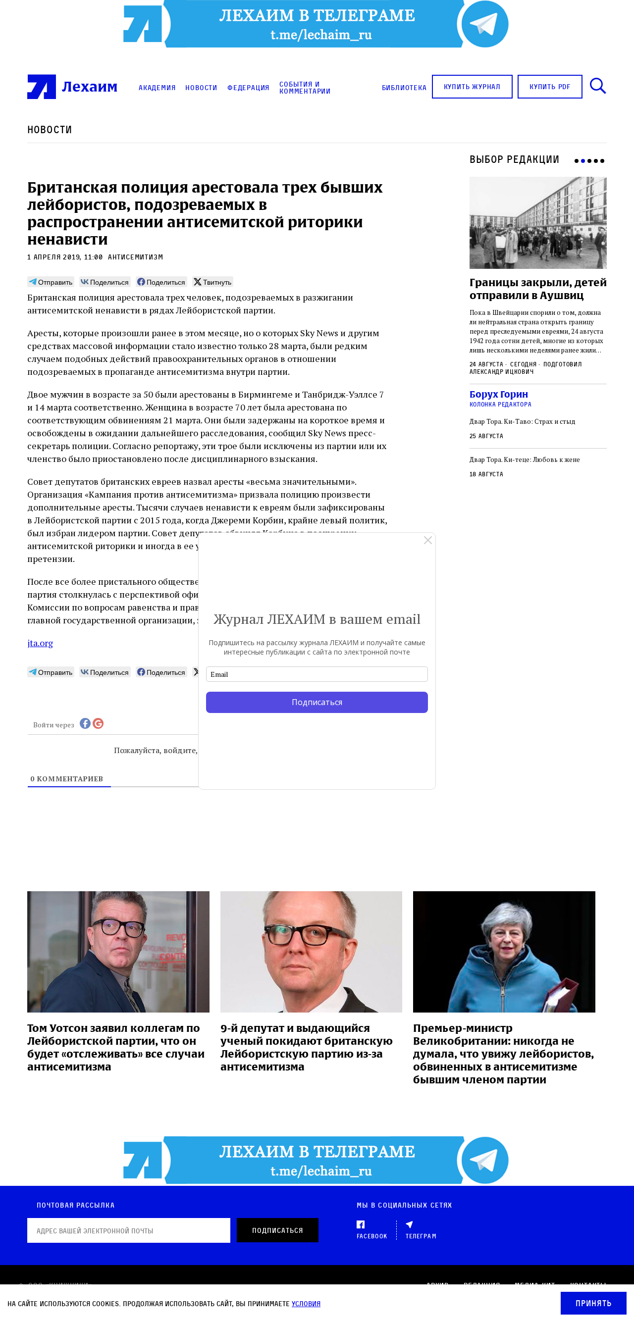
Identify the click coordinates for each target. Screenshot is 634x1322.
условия (306, 1303)
